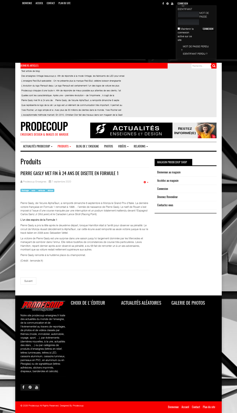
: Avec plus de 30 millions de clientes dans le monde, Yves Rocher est (71, 110)
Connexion (162, 188)
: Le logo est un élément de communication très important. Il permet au (71, 105)
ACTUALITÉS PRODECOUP (37, 146)
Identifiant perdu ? (195, 53)
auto (34, 190)
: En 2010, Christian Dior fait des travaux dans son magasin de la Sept (71, 114)
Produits (63, 146)
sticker (50, 190)
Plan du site (64, 3)
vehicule (41, 190)
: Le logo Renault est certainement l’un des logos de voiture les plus (70, 85)
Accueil (39, 3)
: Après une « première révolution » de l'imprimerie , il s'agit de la (67, 95)
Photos (108, 146)
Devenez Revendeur (167, 197)
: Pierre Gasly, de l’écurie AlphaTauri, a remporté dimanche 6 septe (70, 100)
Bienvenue (27, 3)
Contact (51, 3)
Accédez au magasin (167, 180)
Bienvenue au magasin (168, 172)
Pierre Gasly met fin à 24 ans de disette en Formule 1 (69, 173)
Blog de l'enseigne (87, 146)
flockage (25, 190)
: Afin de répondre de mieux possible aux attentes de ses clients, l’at (71, 90)
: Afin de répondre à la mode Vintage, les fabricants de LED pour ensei (72, 75)
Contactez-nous (165, 205)
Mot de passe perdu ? (195, 48)
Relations (140, 146)
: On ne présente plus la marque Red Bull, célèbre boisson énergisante (71, 80)
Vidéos (122, 146)
